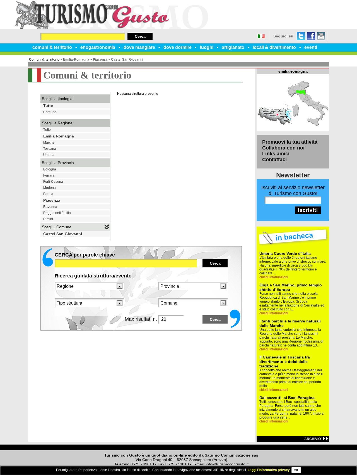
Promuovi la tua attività (289, 142)
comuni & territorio (52, 47)
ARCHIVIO (312, 439)
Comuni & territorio (44, 59)
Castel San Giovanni (127, 59)
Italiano (261, 36)
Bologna (49, 169)
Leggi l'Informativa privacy (269, 470)
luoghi (206, 47)
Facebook (311, 36)
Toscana (49, 149)
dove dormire (177, 47)
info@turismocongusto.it (227, 464)
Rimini (48, 219)
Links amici (276, 153)
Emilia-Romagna (76, 59)
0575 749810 (142, 464)
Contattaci (274, 159)
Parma (48, 194)
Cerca (140, 36)
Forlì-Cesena (53, 182)
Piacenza (100, 59)
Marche (49, 142)
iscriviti (308, 210)
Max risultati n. (141, 319)
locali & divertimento (274, 47)
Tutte (48, 105)
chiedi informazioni (273, 277)
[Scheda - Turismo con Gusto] (111, 28)
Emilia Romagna (58, 136)
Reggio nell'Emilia (57, 213)
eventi (310, 47)
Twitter (301, 36)
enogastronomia (97, 47)
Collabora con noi (283, 148)
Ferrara (48, 175)
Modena (49, 188)
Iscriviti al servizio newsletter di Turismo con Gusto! (293, 190)
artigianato (233, 47)
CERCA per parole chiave (85, 255)
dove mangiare (139, 47)
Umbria (48, 155)
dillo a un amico (321, 36)
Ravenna (50, 207)
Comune (49, 112)
